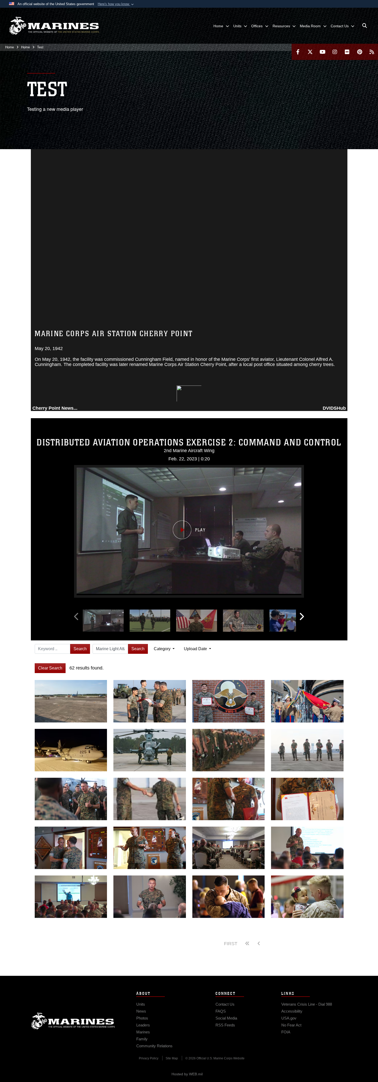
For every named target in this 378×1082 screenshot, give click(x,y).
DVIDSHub (334, 408)
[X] (310, 52)
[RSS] (372, 52)
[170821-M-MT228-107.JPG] (71, 799)
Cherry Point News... (54, 408)
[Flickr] (347, 52)
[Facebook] (298, 52)
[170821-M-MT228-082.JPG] (149, 799)
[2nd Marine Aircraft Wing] (54, 26)
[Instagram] (335, 52)
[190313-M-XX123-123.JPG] (71, 750)
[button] (116, 4)
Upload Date (196, 649)
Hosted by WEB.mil (187, 1074)
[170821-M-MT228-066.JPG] (228, 750)
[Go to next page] (310, 943)
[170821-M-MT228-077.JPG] (307, 750)
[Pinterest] (359, 52)
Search (80, 649)
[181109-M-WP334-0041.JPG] (149, 750)
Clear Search (50, 668)
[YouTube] (322, 52)
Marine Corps (73, 1021)
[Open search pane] (364, 26)
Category (163, 649)
